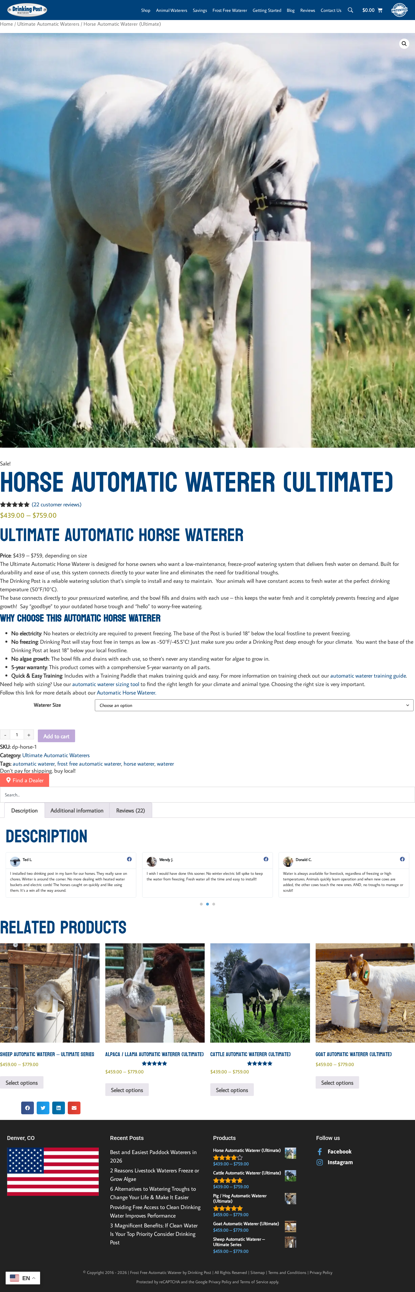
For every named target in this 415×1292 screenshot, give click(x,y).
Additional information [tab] (77, 810)
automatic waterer (34, 763)
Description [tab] (24, 810)
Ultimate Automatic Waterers (48, 23)
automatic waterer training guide (368, 675)
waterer (165, 763)
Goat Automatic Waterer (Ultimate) (246, 1223)
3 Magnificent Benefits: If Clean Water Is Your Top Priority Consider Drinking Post (154, 1233)
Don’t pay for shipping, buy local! (38, 770)
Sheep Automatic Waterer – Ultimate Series (239, 1241)
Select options (22, 1082)
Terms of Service (254, 1281)
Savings (200, 10)
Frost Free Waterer (230, 10)
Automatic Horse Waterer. (126, 692)
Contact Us (331, 10)
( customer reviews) (57, 504)
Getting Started (267, 10)
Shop (145, 10)
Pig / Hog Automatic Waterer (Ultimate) (240, 1198)
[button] (404, 44)
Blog (291, 10)
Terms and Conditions (287, 1272)
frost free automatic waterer (89, 763)
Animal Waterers (171, 10)
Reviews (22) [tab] (130, 810)
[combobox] (207, 795)
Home (6, 23)
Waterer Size (47, 704)
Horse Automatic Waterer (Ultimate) (247, 1150)
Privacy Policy (321, 1272)
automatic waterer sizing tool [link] (105, 683)
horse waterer (139, 763)
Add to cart (56, 736)
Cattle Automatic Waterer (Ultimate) (247, 1172)
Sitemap (257, 1272)
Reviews (307, 10)
